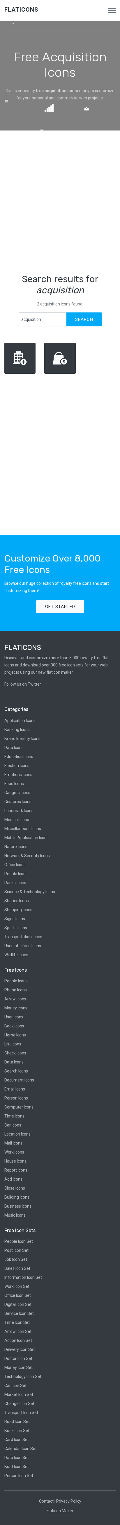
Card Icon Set (16, 1439)
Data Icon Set (16, 1457)
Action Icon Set (18, 1340)
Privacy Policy (68, 1501)
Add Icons (13, 1179)
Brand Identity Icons (22, 738)
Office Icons (15, 864)
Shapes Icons (16, 900)
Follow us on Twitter (22, 684)
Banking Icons (17, 729)
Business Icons (17, 1206)
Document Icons (19, 1080)
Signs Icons (14, 918)
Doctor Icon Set (18, 1358)
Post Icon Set (16, 1250)
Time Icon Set (17, 1322)
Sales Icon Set (17, 1268)
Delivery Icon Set (19, 1349)
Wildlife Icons (16, 954)
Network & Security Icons (27, 855)
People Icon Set (18, 1241)
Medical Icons (16, 819)
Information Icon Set (23, 1277)
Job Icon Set (15, 1259)
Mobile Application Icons (26, 837)
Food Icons (14, 783)
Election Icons (16, 765)
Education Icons (18, 756)
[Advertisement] (60, 202)
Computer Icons (18, 1107)
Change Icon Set (19, 1403)
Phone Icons (15, 990)
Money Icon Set (18, 1367)
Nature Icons (15, 846)
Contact (46, 1501)
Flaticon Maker (60, 1510)
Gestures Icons (17, 801)
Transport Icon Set (21, 1412)
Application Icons (20, 720)
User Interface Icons (22, 945)
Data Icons (14, 747)
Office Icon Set (17, 1295)
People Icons (16, 873)
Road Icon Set (17, 1421)
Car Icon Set (15, 1385)
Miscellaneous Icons (22, 828)
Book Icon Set (16, 1430)
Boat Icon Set (16, 1466)
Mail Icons (13, 1143)
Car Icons (12, 1125)
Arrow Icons (15, 999)
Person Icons (16, 1098)
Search (84, 319)
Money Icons (15, 1008)
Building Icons (16, 1197)
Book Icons (14, 1026)
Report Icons (15, 1170)
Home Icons (15, 1035)
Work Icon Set (16, 1286)
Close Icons (14, 1188)
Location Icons (17, 1134)
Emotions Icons (18, 774)
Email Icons (14, 1089)
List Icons (12, 1044)
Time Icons (14, 1116)
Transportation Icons (23, 936)
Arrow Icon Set (17, 1331)
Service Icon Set (19, 1313)
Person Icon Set (18, 1475)
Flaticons (21, 9)
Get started (60, 606)
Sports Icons (15, 927)
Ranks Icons (15, 882)
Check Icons (15, 1053)
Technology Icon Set (22, 1376)
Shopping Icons (18, 909)
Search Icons (16, 1071)
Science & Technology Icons (29, 891)
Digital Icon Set (17, 1304)
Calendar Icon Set (20, 1448)
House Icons (15, 1161)
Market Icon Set (18, 1394)
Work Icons (14, 1152)
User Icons (13, 1017)
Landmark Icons (18, 810)
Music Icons (15, 1215)
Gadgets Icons (17, 792)
